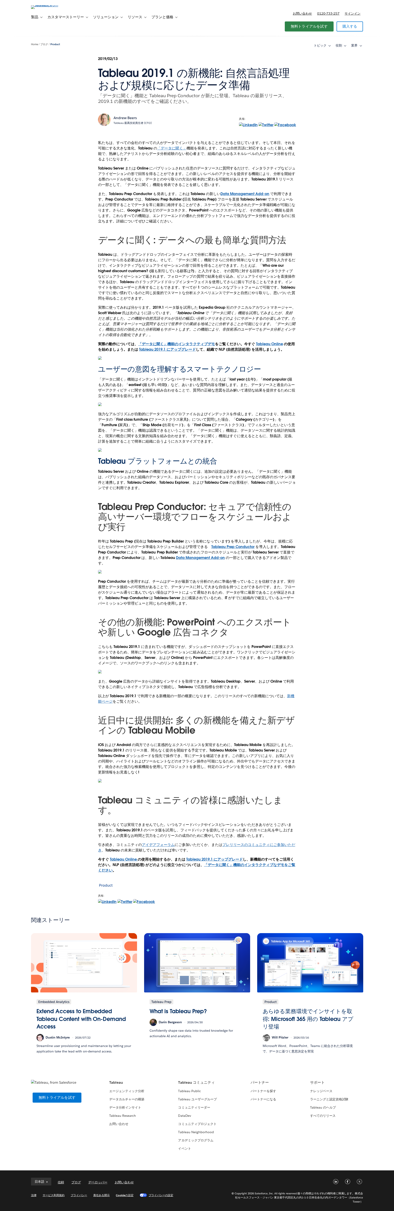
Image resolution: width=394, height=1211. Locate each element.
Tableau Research (122, 1116)
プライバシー (79, 1195)
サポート (317, 1082)
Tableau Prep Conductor (232, 546)
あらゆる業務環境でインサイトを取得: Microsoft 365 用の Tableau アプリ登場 (308, 1019)
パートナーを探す (263, 1091)
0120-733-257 (328, 13)
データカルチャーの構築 (126, 1099)
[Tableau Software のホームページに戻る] (50, 5)
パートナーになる (263, 1099)
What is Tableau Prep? (178, 1011)
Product (55, 44)
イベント (184, 1148)
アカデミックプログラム (195, 1140)
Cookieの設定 (124, 1195)
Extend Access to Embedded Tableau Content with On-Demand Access (81, 1019)
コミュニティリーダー (194, 1107)
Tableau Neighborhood (196, 1132)
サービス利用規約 (54, 1195)
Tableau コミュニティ (196, 1082)
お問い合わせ (302, 13)
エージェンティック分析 (126, 1091)
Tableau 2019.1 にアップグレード (167, 349)
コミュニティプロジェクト (197, 1124)
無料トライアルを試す (309, 26)
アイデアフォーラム (158, 844)
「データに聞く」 (171, 148)
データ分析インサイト (125, 1107)
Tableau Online (269, 344)
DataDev (184, 1116)
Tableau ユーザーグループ (197, 1099)
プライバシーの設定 (161, 1195)
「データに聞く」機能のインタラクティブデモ (176, 344)
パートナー (260, 1082)
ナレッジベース (321, 1091)
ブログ (44, 44)
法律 (33, 1195)
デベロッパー (97, 1182)
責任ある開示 (101, 1195)
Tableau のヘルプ (323, 1107)
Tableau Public (189, 1091)
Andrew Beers (125, 118)
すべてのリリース (323, 1116)
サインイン (352, 13)
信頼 (61, 1182)
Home (34, 44)
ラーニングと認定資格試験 (329, 1099)
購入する (349, 26)
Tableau (116, 1082)
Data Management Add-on (244, 193)
